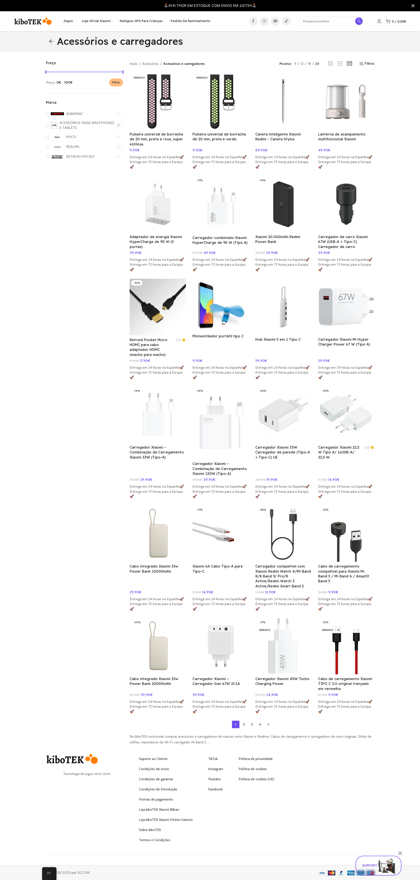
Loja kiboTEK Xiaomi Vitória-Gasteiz (166, 820)
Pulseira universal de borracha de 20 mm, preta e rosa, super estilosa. (156, 139)
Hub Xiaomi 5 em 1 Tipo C (278, 339)
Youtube (214, 779)
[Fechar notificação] (413, 5)
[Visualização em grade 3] (340, 63)
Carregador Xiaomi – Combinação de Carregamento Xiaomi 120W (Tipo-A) (219, 468)
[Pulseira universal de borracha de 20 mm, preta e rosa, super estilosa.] (158, 101)
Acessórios (150, 64)
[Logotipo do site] (33, 21)
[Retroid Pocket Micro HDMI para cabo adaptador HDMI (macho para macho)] (158, 307)
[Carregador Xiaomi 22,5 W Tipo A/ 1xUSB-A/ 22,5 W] (346, 415)
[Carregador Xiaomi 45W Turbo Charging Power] (283, 646)
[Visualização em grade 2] (330, 63)
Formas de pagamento (156, 799)
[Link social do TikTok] (286, 21)
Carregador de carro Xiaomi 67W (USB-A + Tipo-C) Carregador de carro (343, 242)
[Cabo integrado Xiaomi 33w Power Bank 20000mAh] (158, 646)
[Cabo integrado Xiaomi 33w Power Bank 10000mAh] (158, 534)
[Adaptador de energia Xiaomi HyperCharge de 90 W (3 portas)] (158, 204)
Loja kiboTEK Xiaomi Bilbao (159, 809)
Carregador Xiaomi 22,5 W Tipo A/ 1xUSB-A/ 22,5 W (338, 452)
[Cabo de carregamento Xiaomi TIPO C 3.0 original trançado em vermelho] (346, 646)
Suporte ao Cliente (153, 759)
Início (134, 64)
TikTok (213, 759)
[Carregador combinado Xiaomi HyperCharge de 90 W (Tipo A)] (220, 204)
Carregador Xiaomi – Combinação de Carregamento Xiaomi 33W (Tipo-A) (157, 452)
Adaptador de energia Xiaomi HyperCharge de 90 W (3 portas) (156, 242)
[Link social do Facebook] (253, 21)
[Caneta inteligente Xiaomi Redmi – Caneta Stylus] (283, 101)
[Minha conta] (379, 21)
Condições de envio (154, 769)
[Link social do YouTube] (275, 21)
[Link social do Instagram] (264, 21)
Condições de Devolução (158, 789)
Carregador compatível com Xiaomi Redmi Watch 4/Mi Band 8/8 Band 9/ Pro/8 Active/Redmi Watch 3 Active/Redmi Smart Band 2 (283, 576)
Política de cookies (253, 769)
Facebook (215, 789)
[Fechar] (400, 853)
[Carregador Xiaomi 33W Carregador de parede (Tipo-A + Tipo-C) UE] (283, 415)
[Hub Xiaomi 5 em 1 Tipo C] (283, 307)
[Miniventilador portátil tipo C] (220, 305)
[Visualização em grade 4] (349, 63)
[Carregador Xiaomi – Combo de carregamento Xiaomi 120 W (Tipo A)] (220, 423)
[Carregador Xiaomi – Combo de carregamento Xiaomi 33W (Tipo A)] (158, 415)
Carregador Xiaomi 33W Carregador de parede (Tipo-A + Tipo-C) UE (282, 452)
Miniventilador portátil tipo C (218, 336)
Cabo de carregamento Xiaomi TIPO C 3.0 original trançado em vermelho (345, 684)
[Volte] (51, 41)
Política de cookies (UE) (256, 779)
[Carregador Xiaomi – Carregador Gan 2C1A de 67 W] (220, 646)
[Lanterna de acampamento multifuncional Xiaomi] (346, 101)
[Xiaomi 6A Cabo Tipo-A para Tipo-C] (220, 534)
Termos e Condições (154, 840)
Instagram (215, 769)
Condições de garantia (156, 779)
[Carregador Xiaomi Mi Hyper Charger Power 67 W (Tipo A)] (346, 307)
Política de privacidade (256, 759)
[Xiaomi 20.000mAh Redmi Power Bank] (283, 204)
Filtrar (116, 82)
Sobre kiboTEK (150, 830)
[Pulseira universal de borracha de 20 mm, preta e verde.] (220, 101)
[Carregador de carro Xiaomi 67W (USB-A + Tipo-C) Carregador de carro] (346, 204)
